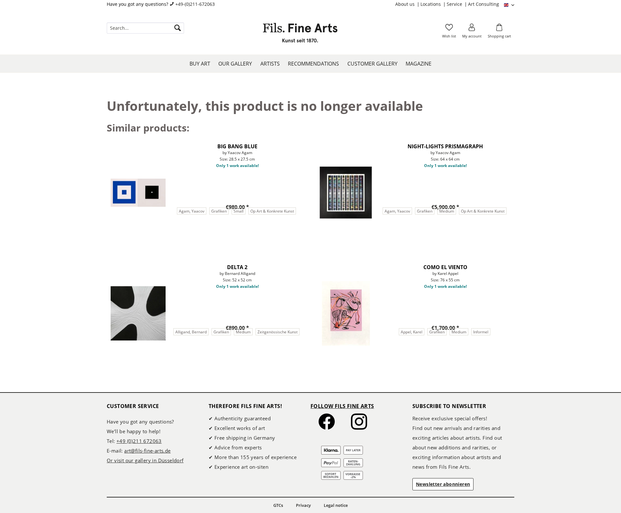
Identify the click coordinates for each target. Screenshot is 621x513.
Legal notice (336, 505)
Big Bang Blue (237, 146)
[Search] (177, 28)
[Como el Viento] (345, 313)
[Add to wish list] (299, 144)
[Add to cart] (270, 235)
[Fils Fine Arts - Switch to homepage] (300, 34)
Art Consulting (483, 4)
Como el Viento (445, 267)
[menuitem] (407, 4)
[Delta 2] (138, 313)
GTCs (278, 505)
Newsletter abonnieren (443, 484)
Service (455, 4)
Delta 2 (237, 267)
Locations (431, 4)
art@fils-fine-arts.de (147, 450)
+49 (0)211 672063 (139, 441)
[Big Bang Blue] (138, 192)
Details (204, 235)
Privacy (303, 505)
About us (405, 4)
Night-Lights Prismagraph (445, 146)
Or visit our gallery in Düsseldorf (145, 460)
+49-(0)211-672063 (195, 4)
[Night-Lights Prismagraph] (345, 192)
